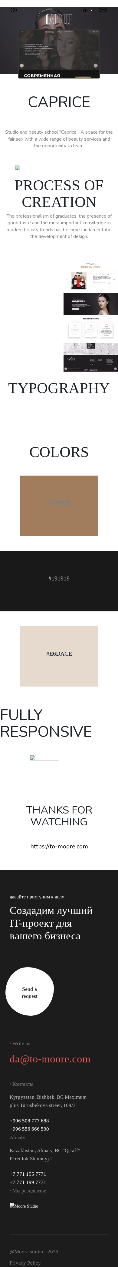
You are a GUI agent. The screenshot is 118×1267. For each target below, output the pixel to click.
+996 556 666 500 (29, 1129)
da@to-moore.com (50, 1059)
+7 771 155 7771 (28, 1174)
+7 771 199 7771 (28, 1182)
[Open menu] (103, 10)
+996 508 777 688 (29, 1121)
